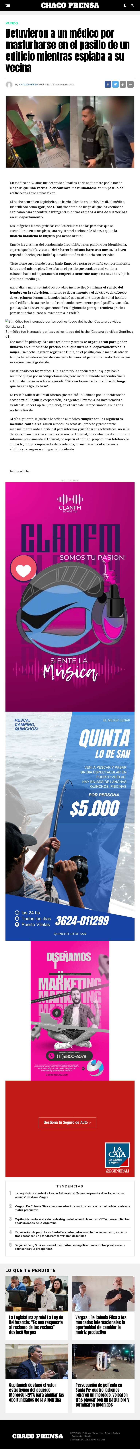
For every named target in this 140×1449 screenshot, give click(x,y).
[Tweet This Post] (115, 84)
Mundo (87, 1436)
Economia (77, 1436)
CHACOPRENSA (28, 84)
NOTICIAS (75, 1433)
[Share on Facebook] (108, 84)
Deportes (97, 1433)
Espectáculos (112, 1433)
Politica (86, 1433)
